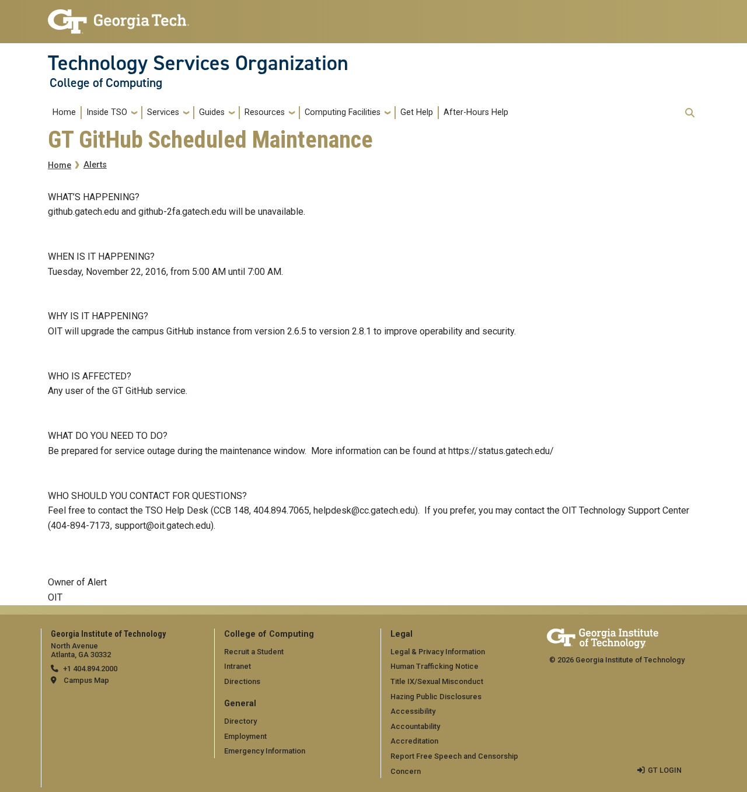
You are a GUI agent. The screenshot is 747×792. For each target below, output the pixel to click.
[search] (689, 112)
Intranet (237, 666)
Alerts (95, 165)
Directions (242, 681)
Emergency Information (264, 750)
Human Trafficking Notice (434, 666)
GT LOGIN (665, 770)
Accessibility (412, 711)
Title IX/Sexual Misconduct (436, 681)
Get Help (416, 112)
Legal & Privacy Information (437, 651)
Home (64, 112)
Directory (240, 721)
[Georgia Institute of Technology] (118, 16)
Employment (245, 736)
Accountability (415, 726)
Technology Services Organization (198, 63)
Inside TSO (106, 112)
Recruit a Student (254, 651)
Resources (265, 112)
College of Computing (106, 83)
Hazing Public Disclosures (435, 696)
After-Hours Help (476, 112)
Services (163, 112)
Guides (212, 112)
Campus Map (86, 680)
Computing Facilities (343, 112)
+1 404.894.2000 (90, 668)
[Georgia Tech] (602, 636)
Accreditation (414, 741)
